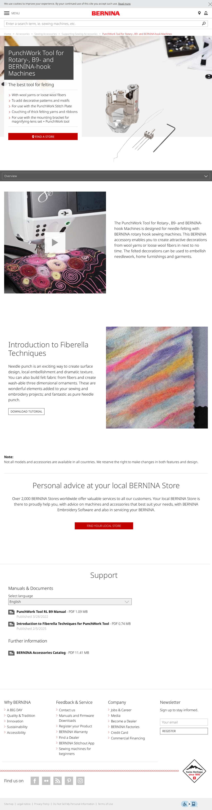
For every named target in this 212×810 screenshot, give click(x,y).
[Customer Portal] (206, 13)
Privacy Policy (41, 804)
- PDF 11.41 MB (53, 652)
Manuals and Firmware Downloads (76, 718)
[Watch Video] (55, 242)
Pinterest (69, 781)
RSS (57, 781)
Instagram (80, 781)
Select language (20, 596)
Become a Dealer (124, 721)
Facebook (35, 781)
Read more (124, 3)
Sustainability (17, 726)
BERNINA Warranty (73, 731)
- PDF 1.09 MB (52, 611)
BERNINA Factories (125, 726)
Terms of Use (105, 804)
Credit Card (119, 732)
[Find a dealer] (199, 13)
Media (115, 715)
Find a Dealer (69, 737)
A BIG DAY (14, 710)
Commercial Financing (128, 738)
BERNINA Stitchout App (76, 743)
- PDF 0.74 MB (74, 623)
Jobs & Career (121, 710)
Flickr (46, 781)
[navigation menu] (6, 13)
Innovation (15, 721)
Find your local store (104, 526)
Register (169, 731)
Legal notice (24, 804)
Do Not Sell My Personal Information (73, 804)
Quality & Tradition (21, 715)
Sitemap (8, 804)
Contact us (67, 710)
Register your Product (75, 726)
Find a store (44, 137)
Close (210, 4)
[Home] (106, 13)
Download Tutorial (26, 411)
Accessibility (16, 732)
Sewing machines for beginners (75, 751)
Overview (10, 176)
